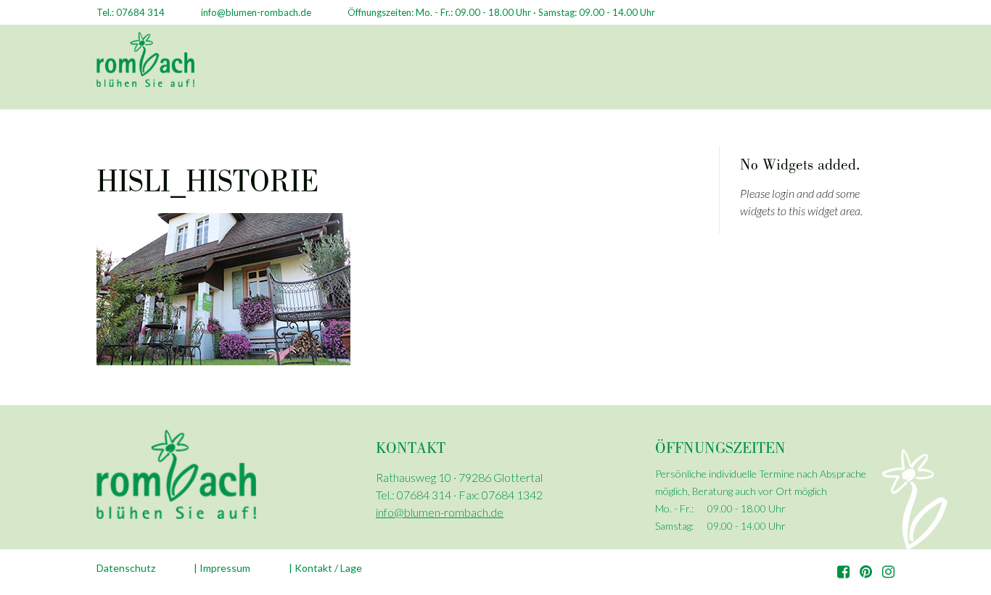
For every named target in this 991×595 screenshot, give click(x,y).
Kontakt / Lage (328, 568)
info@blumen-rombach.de (439, 512)
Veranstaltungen (815, 71)
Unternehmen (355, 71)
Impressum (225, 568)
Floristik (512, 71)
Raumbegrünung (601, 71)
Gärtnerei (440, 71)
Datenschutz (125, 568)
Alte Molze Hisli (708, 71)
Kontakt (904, 71)
